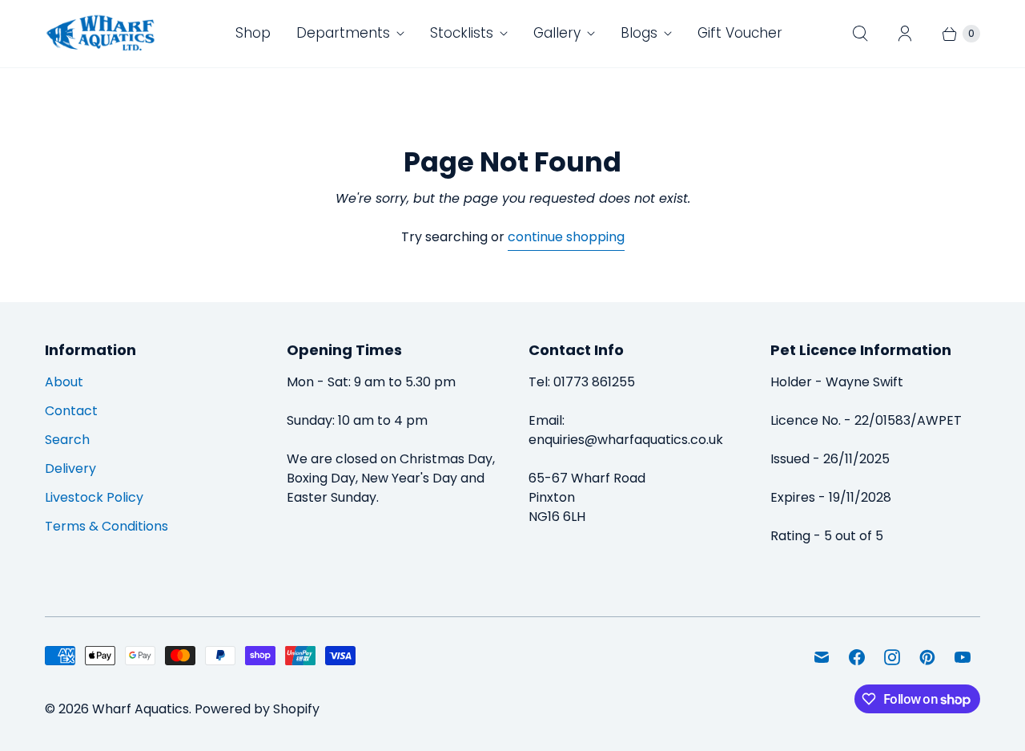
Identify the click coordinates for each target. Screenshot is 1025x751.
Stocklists (461, 32)
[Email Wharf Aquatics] (821, 657)
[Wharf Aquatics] (101, 34)
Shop (253, 32)
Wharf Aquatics (140, 709)
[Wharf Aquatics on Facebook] (856, 657)
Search (67, 439)
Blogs (639, 32)
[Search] (860, 33)
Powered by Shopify (257, 709)
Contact (71, 411)
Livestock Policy (94, 497)
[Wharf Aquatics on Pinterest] (927, 657)
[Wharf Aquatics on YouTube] (962, 657)
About (64, 382)
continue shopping (566, 237)
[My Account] (904, 33)
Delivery (70, 468)
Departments (343, 32)
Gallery (557, 32)
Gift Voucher (739, 32)
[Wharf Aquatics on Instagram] (892, 657)
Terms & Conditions (106, 526)
